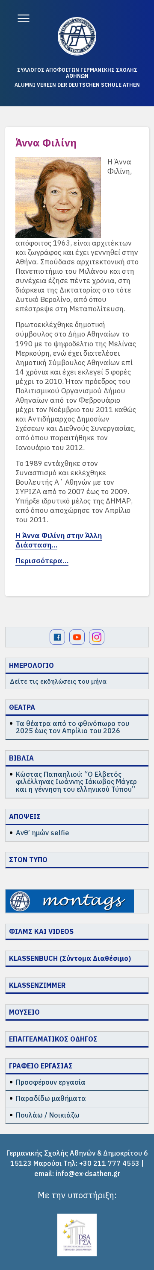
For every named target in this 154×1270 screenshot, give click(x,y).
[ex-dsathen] (77, 36)
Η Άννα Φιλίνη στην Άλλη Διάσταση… (58, 540)
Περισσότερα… (41, 560)
